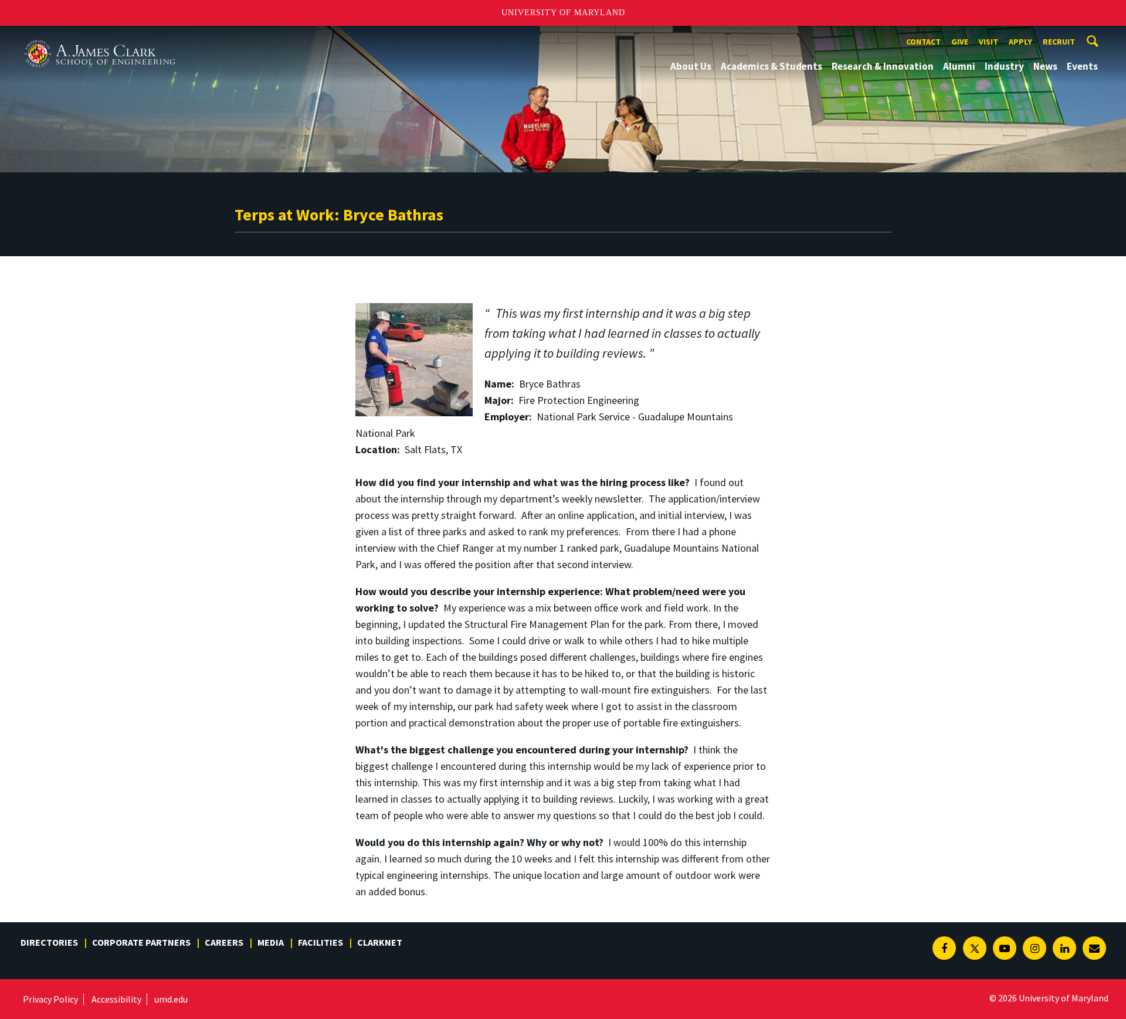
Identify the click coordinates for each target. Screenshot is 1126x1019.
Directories (49, 942)
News (1045, 66)
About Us (690, 66)
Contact (923, 41)
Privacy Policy (50, 999)
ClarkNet (379, 942)
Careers (224, 942)
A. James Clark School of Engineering (99, 36)
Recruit (1059, 41)
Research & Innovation (883, 66)
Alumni (959, 66)
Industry (1004, 66)
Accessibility (116, 999)
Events (1082, 66)
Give (959, 41)
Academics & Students (771, 66)
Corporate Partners (141, 942)
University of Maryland (563, 12)
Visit (988, 41)
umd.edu (171, 999)
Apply (1020, 41)
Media (270, 942)
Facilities (320, 942)
